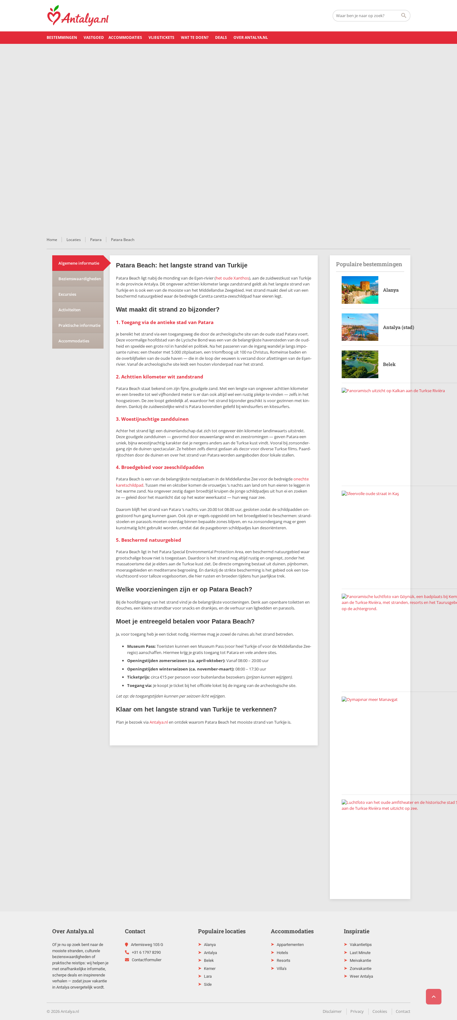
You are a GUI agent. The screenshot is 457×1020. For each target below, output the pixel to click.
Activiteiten (69, 310)
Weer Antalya (361, 976)
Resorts (283, 960)
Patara (96, 239)
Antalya (210, 952)
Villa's (282, 968)
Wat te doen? (195, 37)
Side (208, 984)
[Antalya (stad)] (360, 327)
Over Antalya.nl (250, 37)
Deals (221, 37)
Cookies (379, 1011)
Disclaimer (332, 1011)
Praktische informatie (79, 325)
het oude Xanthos (232, 278)
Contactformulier (146, 959)
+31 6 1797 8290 (146, 952)
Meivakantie (360, 960)
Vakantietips (361, 944)
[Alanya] (360, 290)
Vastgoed (94, 37)
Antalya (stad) (398, 327)
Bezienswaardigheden (79, 278)
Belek (389, 364)
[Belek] (360, 364)
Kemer (209, 968)
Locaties (74, 239)
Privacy (357, 1011)
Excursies (67, 294)
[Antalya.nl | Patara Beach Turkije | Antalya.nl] (78, 15)
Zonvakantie (361, 968)
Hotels (282, 952)
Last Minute (360, 952)
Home (52, 239)
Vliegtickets (161, 37)
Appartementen (290, 944)
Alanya (391, 290)
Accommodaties (125, 37)
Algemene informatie (78, 263)
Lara (208, 976)
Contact (403, 1011)
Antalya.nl (159, 722)
